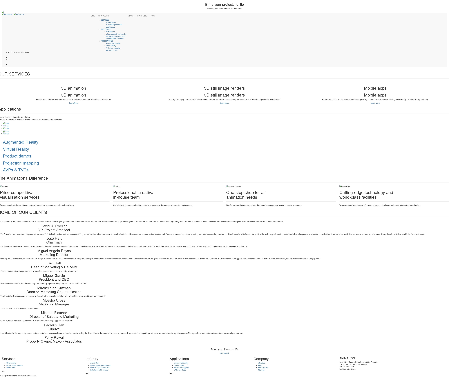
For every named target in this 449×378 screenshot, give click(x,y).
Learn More (73, 103)
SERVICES (105, 20)
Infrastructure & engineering (116, 34)
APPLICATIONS (107, 41)
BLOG (152, 16)
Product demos (17, 156)
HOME (92, 16)
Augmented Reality (113, 43)
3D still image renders (114, 24)
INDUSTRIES (106, 29)
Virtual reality (179, 365)
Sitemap (261, 370)
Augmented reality (181, 363)
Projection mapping (113, 48)
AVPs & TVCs (16, 170)
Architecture (110, 31)
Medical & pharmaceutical (115, 36)
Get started (224, 353)
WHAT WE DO (103, 16)
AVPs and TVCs (111, 50)
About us (261, 363)
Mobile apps (110, 27)
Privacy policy (263, 367)
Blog (260, 365)
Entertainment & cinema (115, 38)
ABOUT (131, 16)
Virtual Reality (111, 45)
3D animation (111, 22)
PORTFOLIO (142, 16)
